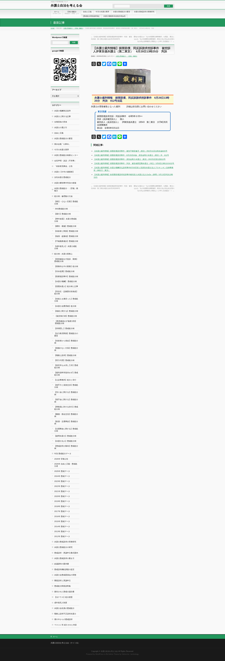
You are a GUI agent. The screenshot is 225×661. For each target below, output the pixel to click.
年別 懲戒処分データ (62, 454)
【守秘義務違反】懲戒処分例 (66, 241)
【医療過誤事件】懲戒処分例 (66, 276)
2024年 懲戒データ (62, 476)
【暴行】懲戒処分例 (62, 214)
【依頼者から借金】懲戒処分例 (66, 342)
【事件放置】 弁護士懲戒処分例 (65, 220)
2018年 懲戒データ (62, 506)
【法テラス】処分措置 (63, 597)
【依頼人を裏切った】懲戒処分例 (66, 300)
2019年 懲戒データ (62, 501)
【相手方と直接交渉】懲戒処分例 (66, 386)
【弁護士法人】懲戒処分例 (65, 441)
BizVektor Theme (112, 654)
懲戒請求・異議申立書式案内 (66, 553)
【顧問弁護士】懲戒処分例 (65, 436)
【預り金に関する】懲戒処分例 (66, 393)
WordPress (99, 654)
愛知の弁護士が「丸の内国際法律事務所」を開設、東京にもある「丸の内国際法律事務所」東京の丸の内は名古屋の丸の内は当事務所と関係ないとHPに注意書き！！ (154, 39)
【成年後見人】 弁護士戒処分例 (65, 247)
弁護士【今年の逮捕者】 (64, 172)
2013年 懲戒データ (62, 531)
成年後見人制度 (60, 603)
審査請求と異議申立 (62, 580)
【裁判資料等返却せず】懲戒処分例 (66, 374)
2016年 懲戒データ (62, 516)
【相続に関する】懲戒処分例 (66, 311)
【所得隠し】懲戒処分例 (64, 328)
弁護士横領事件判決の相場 (65, 183)
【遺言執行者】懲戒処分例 (66, 316)
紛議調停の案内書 (61, 564)
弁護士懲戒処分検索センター (66, 155)
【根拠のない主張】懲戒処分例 (66, 349)
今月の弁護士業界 (61, 150)
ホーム (55, 636)
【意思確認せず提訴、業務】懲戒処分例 (66, 260)
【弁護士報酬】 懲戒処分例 (65, 281)
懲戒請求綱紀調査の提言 (64, 569)
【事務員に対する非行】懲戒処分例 (66, 408)
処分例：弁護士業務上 (63, 254)
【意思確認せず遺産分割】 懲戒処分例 (66, 322)
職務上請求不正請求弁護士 (65, 614)
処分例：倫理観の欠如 (63, 196)
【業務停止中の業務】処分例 (66, 266)
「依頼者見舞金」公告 (63, 166)
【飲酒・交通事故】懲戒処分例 (66, 422)
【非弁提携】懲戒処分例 (64, 271)
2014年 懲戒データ (62, 526)
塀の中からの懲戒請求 (63, 619)
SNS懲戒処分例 (61, 209)
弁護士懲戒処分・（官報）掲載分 (73, 28)
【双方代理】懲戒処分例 (64, 360)
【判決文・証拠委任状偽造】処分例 (66, 292)
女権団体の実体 (60, 122)
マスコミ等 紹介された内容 (65, 625)
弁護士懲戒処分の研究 (63, 547)
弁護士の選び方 (60, 127)
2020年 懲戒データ (62, 496)
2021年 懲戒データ (62, 491)
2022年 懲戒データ (62, 486)
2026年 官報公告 (61, 459)
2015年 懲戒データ (62, 521)
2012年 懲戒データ (62, 536)
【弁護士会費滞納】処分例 (65, 306)
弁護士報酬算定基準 (62, 111)
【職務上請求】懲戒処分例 (65, 355)
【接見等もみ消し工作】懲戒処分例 (66, 366)
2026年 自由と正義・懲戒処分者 (65, 465)
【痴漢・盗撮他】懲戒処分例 (66, 236)
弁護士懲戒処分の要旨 (63, 138)
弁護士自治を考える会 (66, 5)
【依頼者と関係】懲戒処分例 (66, 231)
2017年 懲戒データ (62, 511)
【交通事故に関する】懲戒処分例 (66, 430)
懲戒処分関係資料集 (62, 586)
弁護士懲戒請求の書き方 (64, 558)
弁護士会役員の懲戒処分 (64, 608)
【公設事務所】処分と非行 (65, 380)
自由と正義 (58, 133)
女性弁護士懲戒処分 (62, 177)
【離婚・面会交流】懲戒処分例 (66, 415)
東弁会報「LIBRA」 (62, 144)
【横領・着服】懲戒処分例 (65, 226)
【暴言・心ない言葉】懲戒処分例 (66, 202)
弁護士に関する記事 (62, 116)
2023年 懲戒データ (62, 481)
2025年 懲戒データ (62, 471)
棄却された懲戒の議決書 (64, 592)
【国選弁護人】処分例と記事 (66, 286)
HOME (53, 28)
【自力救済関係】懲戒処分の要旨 (66, 334)
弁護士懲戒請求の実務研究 (65, 542)
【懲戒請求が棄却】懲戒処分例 (66, 447)
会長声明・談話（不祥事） (65, 161)
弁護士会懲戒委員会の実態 (65, 575)
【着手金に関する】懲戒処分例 (66, 400)
